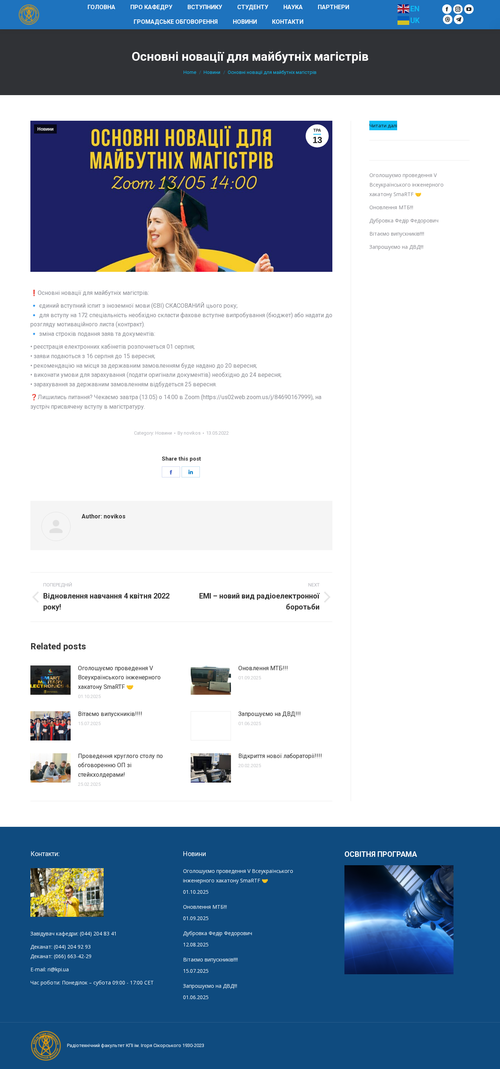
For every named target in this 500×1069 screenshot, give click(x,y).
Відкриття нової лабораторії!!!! (280, 756)
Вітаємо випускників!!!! (110, 713)
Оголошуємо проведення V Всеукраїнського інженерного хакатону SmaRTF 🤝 (119, 677)
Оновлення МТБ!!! (263, 668)
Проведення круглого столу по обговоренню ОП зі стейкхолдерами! (120, 765)
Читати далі (383, 126)
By (189, 433)
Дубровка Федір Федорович (404, 220)
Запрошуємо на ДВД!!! (269, 713)
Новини (45, 129)
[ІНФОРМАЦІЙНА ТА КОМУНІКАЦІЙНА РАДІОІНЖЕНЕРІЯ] (399, 920)
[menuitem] (101, 7)
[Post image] (50, 680)
